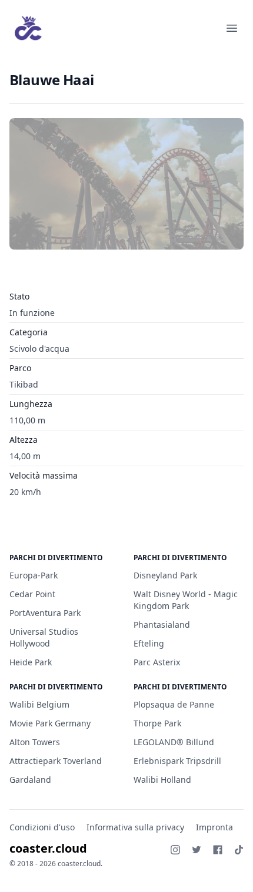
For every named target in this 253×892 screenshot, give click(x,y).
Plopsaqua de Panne (174, 704)
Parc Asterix (157, 662)
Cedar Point (32, 594)
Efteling (149, 643)
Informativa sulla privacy (135, 827)
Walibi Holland (162, 779)
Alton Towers (34, 742)
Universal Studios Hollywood (43, 637)
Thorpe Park (157, 723)
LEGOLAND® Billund (174, 742)
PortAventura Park (45, 612)
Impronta (214, 827)
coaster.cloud (48, 848)
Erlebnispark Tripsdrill (177, 760)
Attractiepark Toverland (55, 760)
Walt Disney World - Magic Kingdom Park (186, 599)
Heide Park (30, 662)
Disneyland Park (165, 575)
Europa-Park (33, 575)
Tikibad (23, 384)
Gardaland (30, 779)
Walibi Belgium (39, 704)
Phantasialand (162, 624)
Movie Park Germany (50, 723)
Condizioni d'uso (42, 827)
